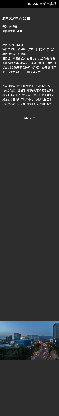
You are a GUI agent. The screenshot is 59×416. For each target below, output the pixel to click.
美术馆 (13, 26)
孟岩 (19, 31)
